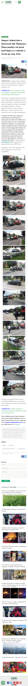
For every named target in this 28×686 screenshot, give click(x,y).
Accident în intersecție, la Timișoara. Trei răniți (14, 657)
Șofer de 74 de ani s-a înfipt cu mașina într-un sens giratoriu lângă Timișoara (14, 602)
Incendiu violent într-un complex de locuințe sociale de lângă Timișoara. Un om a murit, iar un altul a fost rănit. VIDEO (14, 585)
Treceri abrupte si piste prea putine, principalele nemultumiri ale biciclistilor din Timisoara (13, 92)
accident (4, 445)
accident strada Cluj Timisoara (9, 448)
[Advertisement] (14, 15)
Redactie (10, 57)
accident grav (11, 445)
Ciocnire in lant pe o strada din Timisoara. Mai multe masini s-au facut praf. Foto (13, 411)
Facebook (16, 424)
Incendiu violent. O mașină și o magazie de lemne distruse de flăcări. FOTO (13, 528)
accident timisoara (21, 448)
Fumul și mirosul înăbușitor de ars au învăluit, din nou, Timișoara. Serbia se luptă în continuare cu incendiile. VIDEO (14, 640)
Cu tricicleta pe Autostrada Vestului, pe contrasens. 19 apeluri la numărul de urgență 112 (13, 566)
